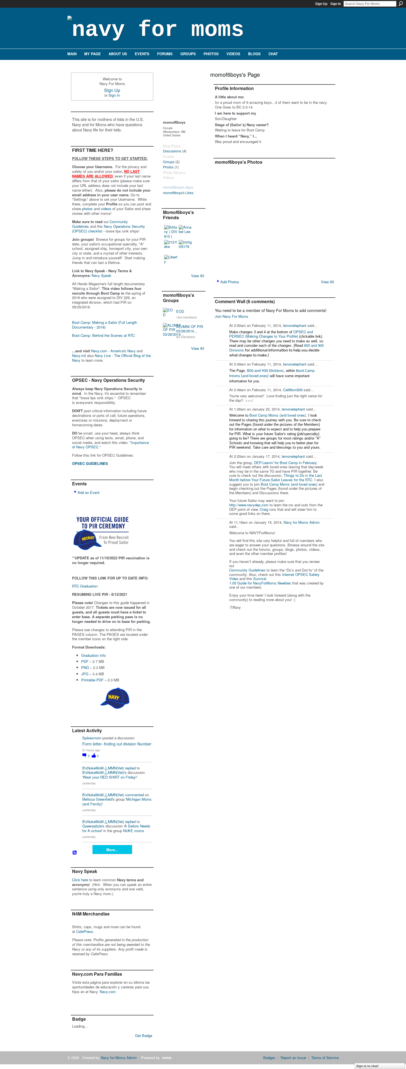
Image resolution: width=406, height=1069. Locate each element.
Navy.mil (79, 355)
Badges (269, 1057)
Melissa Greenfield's (98, 799)
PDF (84, 661)
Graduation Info (93, 655)
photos (87, 208)
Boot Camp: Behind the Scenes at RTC (103, 335)
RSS (74, 852)
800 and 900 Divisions (265, 371)
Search (401, 3)
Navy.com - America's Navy (113, 350)
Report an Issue (293, 1057)
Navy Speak (101, 275)
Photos (168, 167)
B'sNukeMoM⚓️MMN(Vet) (103, 768)
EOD (180, 311)
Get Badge (143, 1035)
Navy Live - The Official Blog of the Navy (111, 358)
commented (134, 794)
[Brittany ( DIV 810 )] (170, 231)
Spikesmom (91, 737)
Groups (168, 161)
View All (197, 275)
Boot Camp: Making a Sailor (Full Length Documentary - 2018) (104, 325)
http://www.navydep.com (248, 504)
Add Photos (229, 281)
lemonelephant (294, 325)
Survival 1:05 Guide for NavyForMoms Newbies (260, 581)
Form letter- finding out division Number (116, 744)
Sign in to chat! (367, 1066)
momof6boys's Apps (178, 187)
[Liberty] (170, 261)
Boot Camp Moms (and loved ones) (277, 415)
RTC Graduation (84, 586)
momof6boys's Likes (178, 192)
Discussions (172, 151)
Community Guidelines (247, 570)
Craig (264, 509)
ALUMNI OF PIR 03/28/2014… (189, 329)
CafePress (84, 931)
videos (106, 208)
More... (112, 849)
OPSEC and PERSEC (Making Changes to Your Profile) (271, 334)
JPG (84, 673)
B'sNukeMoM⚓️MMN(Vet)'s (104, 772)
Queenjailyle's (93, 826)
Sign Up (321, 4)
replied (130, 768)
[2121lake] (170, 246)
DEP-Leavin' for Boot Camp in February (285, 462)
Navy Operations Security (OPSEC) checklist (108, 229)
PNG (85, 667)
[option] (274, 221)
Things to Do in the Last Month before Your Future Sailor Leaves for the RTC (275, 477)
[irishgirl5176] (185, 246)
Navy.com (108, 991)
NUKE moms (133, 830)
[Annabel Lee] (185, 231)
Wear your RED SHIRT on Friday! (110, 777)
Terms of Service (325, 1057)
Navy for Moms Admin (302, 522)
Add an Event (88, 492)
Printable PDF (92, 679)
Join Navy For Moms (231, 316)
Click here (80, 879)
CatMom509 (292, 389)
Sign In (335, 4)
